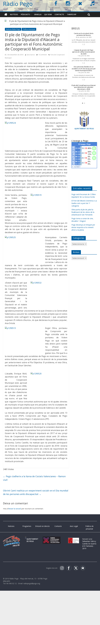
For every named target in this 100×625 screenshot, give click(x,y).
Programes (26, 526)
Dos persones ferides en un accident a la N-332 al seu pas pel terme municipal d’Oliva (83, 68)
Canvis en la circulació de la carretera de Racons (83, 34)
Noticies (11, 526)
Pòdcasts (25, 14)
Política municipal (29, 29)
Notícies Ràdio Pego (13, 29)
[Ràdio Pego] (6, 14)
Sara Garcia (31, 55)
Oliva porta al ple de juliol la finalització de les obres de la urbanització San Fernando (82, 212)
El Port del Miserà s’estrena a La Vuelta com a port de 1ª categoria (84, 203)
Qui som (48, 14)
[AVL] (73, 539)
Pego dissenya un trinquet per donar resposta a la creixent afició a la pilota (83, 227)
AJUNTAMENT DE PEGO (84, 128)
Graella (37, 14)
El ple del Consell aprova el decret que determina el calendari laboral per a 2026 (83, 87)
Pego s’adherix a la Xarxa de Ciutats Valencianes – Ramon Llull (34, 478)
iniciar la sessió (15, 508)
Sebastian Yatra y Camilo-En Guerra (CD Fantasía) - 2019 (89, 545)
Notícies (14, 14)
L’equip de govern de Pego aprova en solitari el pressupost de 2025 (83, 52)
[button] (82, 103)
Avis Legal (74, 526)
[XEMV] (51, 539)
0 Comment (42, 55)
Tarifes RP (71, 14)
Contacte (59, 14)
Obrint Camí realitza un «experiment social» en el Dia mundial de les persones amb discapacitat (35, 492)
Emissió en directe (42, 526)
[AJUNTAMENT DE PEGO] (26, 539)
